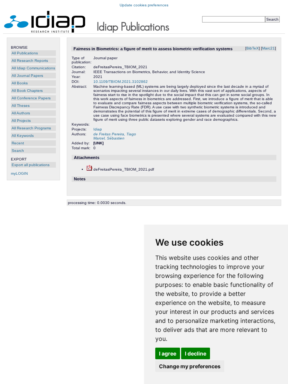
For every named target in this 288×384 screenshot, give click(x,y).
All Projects (21, 120)
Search (18, 150)
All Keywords (23, 136)
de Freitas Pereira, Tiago (114, 134)
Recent (18, 143)
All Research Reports (30, 60)
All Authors (21, 113)
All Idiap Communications (33, 68)
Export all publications (31, 165)
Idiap (97, 129)
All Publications (25, 53)
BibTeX (252, 48)
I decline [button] (195, 353)
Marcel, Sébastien (108, 138)
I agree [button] (167, 353)
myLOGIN (19, 173)
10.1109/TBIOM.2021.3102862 (120, 82)
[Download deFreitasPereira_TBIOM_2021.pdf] (89, 169)
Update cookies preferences (144, 5)
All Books (20, 83)
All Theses (21, 106)
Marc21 (268, 48)
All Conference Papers (31, 98)
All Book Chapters (27, 90)
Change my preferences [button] (189, 366)
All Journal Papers (27, 76)
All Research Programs (31, 128)
